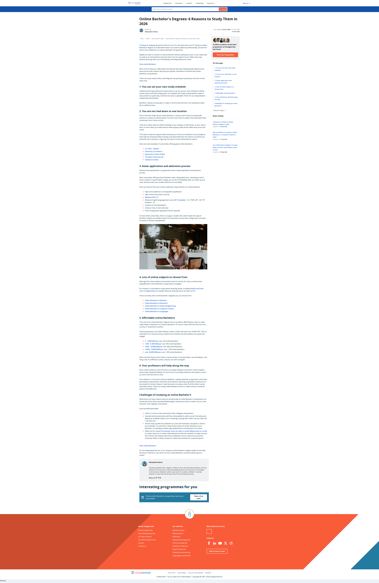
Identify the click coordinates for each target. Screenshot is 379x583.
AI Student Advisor (145, 537)
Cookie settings (181, 573)
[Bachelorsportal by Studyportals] (134, 3)
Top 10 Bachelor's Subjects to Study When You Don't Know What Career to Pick (225, 147)
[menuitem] (168, 3)
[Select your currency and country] (209, 531)
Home (142, 38)
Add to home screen (217, 551)
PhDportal (176, 537)
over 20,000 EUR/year (153, 352)
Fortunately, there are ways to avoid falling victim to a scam (184, 431)
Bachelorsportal (178, 530)
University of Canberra (153, 151)
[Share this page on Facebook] (156, 478)
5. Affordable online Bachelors (225, 93)
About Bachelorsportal (146, 533)
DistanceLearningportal (181, 540)
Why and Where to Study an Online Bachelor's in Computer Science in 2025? (225, 134)
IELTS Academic (180, 200)
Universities (178, 3)
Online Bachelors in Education (156, 303)
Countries (189, 3)
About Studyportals (145, 530)
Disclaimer (208, 573)
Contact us (142, 546)
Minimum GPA (150, 197)
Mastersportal (177, 533)
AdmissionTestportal (180, 546)
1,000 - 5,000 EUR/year (153, 344)
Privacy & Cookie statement (195, 573)
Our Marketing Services (147, 540)
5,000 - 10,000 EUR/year (153, 346)
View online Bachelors (147, 64)
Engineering (150, 291)
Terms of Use (171, 573)
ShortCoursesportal (179, 543)
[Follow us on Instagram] (231, 543)
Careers (141, 543)
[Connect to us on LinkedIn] (214, 543)
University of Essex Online (155, 154)
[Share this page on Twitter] (158, 478)
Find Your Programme (225, 55)
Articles (148, 38)
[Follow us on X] (225, 543)
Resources (210, 3)
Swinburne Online (152, 160)
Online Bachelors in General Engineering (160, 306)
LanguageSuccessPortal (181, 555)
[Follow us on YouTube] (220, 543)
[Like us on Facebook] (209, 543)
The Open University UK (154, 157)
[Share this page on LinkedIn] (160, 478)
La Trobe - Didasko (152, 149)
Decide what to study (158, 38)
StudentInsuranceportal (181, 552)
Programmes (167, 3)
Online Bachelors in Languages (156, 311)
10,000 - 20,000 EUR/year (154, 349)
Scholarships (200, 3)
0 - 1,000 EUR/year (151, 341)
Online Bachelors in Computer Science (159, 309)
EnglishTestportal (179, 549)
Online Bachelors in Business (156, 300)
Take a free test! (198, 497)
